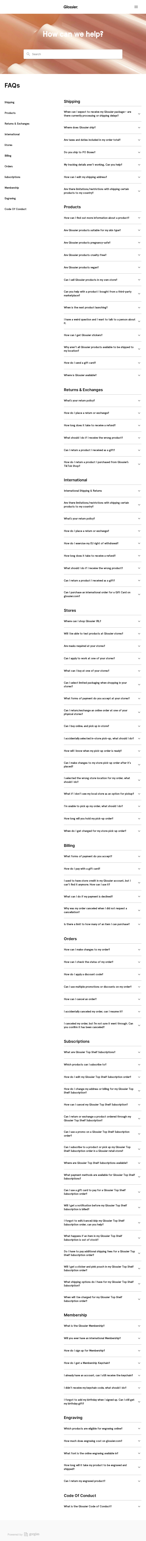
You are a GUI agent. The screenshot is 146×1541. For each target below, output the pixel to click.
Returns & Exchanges (17, 123)
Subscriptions (12, 176)
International (12, 134)
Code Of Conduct (15, 209)
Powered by (15, 1534)
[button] (102, 113)
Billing (8, 155)
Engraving (10, 198)
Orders (9, 166)
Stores (8, 144)
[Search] (28, 54)
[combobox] (75, 54)
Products (10, 112)
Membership (12, 187)
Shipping (9, 102)
